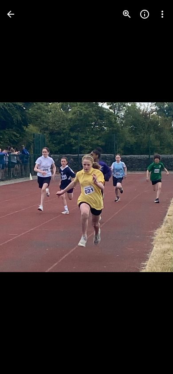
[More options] (162, 14)
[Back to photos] (10, 14)
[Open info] (144, 14)
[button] (24, 187)
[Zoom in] (127, 14)
